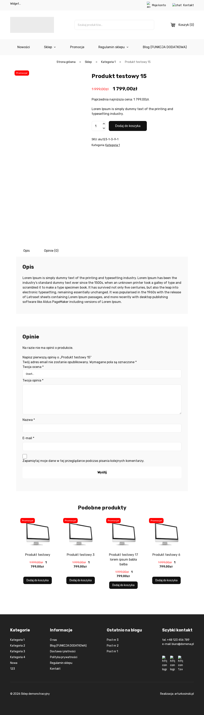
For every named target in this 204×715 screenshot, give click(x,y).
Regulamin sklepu (111, 47)
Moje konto (159, 5)
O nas (53, 640)
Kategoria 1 (108, 62)
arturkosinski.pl (184, 693)
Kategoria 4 (17, 657)
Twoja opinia (33, 380)
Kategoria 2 (17, 645)
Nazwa (29, 420)
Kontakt (188, 5)
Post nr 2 (113, 645)
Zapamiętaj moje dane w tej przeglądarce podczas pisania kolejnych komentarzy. (83, 461)
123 (12, 668)
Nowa (13, 663)
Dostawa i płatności (63, 651)
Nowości (23, 47)
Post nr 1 (112, 651)
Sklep (48, 47)
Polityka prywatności (63, 657)
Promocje (77, 47)
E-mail (28, 438)
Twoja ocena (33, 367)
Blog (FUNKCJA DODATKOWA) (165, 47)
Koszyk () (186, 25)
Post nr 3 (113, 640)
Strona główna (66, 62)
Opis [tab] (26, 251)
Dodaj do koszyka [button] (37, 580)
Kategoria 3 (17, 651)
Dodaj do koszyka (127, 126)
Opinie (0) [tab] (51, 251)
